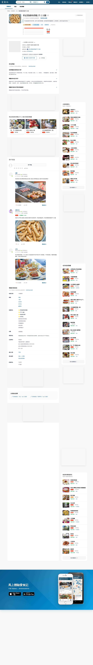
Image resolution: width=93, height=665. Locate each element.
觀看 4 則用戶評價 (30, 58)
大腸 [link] (19, 299)
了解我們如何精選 (43, 18)
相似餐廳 (22, 6)
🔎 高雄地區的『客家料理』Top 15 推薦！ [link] (39, 396)
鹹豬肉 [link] (20, 306)
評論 (15, 6)
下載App (70, 2)
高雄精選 (13, 10)
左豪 (16, 173)
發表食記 (64, 2)
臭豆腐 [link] (20, 301)
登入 (59, 2)
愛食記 (8, 10)
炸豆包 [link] (20, 304)
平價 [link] (19, 352)
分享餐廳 (43, 58)
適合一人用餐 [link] (21, 356)
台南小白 (17, 210)
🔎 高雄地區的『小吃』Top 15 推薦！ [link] (20, 396)
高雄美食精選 (28, 24)
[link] (76, 113)
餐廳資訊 (9, 6)
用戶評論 (12, 160)
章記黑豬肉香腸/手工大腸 (34, 15)
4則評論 (48, 33)
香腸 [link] (19, 297)
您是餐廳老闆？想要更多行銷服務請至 (32, 54)
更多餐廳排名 (73, 187)
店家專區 (81, 2)
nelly (16, 249)
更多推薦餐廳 (73, 361)
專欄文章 (75, 2)
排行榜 (87, 2)
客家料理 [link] (47, 24)
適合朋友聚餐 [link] (21, 358)
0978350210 (30, 51)
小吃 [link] (42, 24)
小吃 (17, 10)
